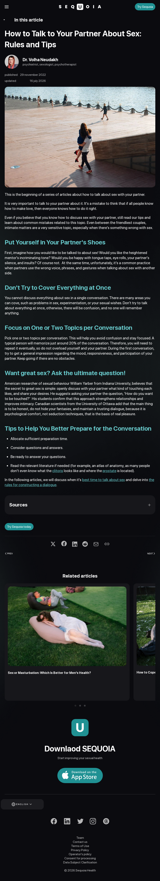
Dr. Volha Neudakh (40, 59)
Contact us (80, 842)
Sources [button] (18, 505)
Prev (10, 553)
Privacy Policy (80, 850)
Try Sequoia (145, 7)
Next (150, 553)
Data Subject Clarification (80, 862)
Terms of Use (80, 846)
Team (80, 838)
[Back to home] (80, 7)
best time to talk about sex (103, 480)
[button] (7, 7)
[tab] (75, 706)
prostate (109, 471)
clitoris (57, 471)
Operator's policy (80, 854)
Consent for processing (80, 858)
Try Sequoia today (19, 527)
